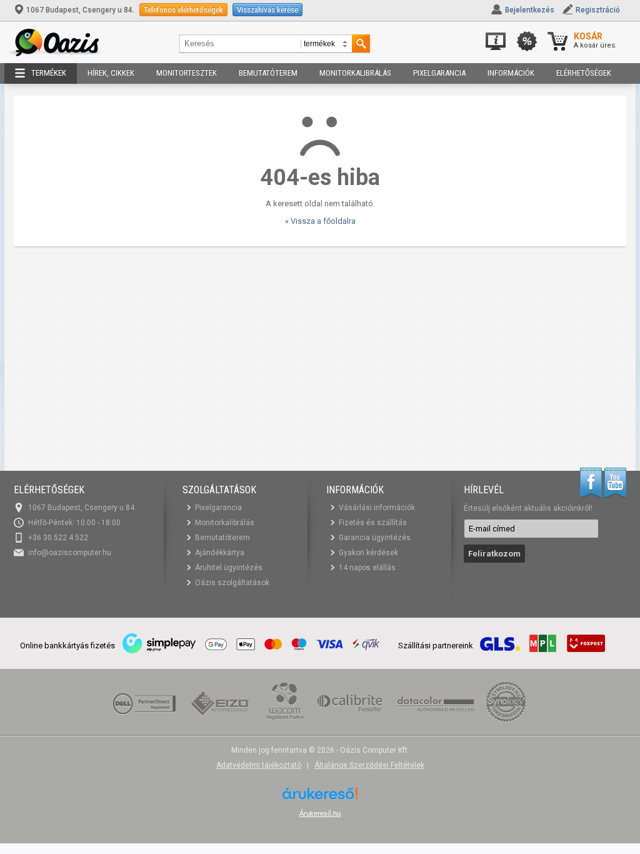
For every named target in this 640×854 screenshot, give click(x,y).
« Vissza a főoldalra (320, 221)
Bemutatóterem (268, 73)
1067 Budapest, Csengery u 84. (80, 10)
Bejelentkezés (529, 10)
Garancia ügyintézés (375, 537)
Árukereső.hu (320, 813)
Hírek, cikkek (111, 73)
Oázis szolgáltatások (232, 582)
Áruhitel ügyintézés (228, 567)
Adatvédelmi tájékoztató (258, 765)
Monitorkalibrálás (355, 73)
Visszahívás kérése (267, 9)
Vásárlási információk (377, 507)
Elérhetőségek (583, 73)
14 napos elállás (367, 567)
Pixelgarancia (439, 73)
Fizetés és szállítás (373, 522)
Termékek (48, 73)
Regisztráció (598, 10)
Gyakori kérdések (368, 552)
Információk (511, 73)
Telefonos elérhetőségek (183, 9)
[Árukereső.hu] (320, 798)
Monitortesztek (186, 73)
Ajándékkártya (219, 552)
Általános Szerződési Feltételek (369, 765)
